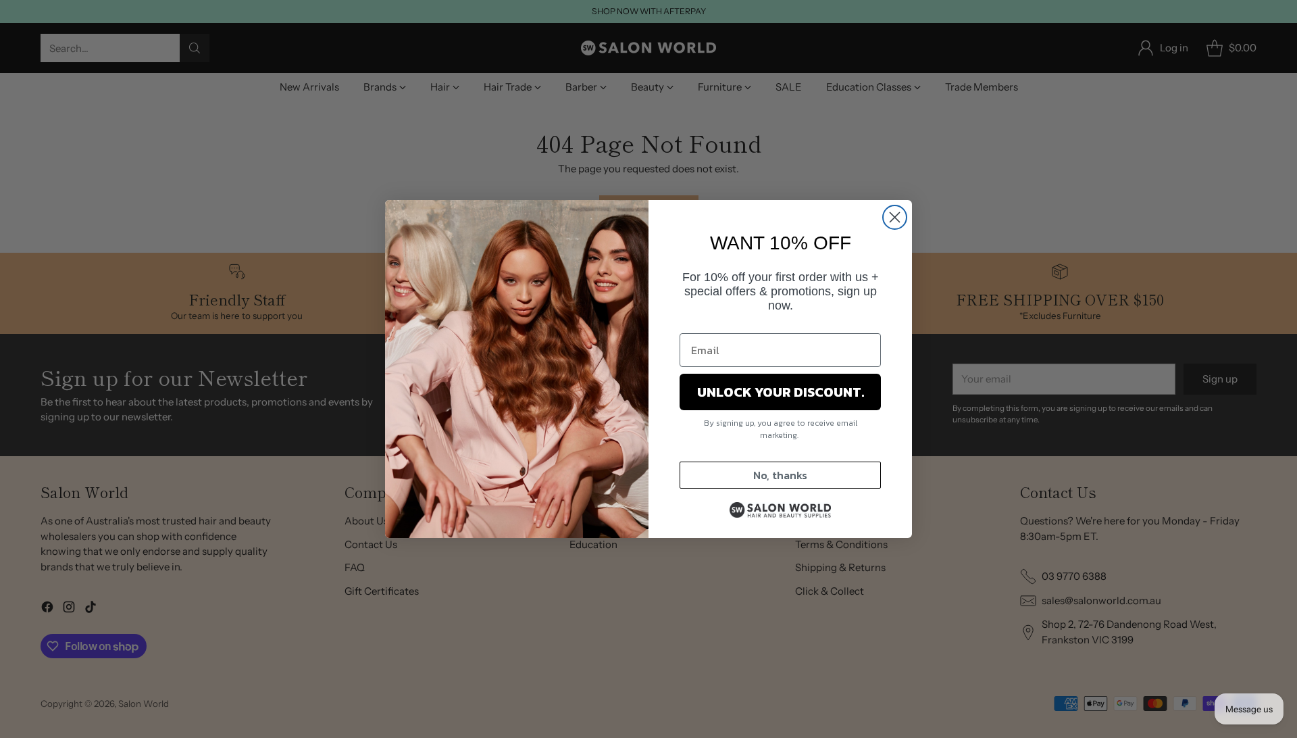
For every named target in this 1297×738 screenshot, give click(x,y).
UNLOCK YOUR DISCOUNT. (780, 392)
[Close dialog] (895, 217)
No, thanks (780, 475)
